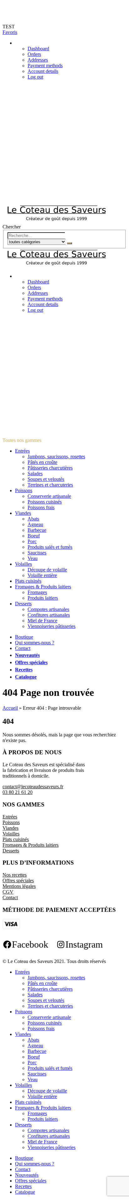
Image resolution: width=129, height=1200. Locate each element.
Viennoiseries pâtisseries (51, 626)
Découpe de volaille (47, 569)
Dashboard (38, 48)
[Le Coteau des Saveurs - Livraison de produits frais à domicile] (57, 221)
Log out (35, 77)
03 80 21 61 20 (18, 792)
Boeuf (34, 535)
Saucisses (37, 552)
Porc (32, 541)
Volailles (23, 564)
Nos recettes (15, 875)
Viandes (23, 513)
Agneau (35, 524)
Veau (33, 558)
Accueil (10, 708)
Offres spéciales (31, 662)
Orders (34, 54)
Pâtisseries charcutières (50, 468)
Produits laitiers (43, 598)
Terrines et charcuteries (50, 484)
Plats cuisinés (28, 581)
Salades (35, 473)
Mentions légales (19, 886)
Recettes (24, 669)
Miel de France (42, 620)
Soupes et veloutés (46, 479)
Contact (22, 648)
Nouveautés (27, 655)
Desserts (23, 603)
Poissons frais (41, 507)
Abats (33, 518)
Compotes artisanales (48, 609)
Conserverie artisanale (49, 496)
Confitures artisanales (49, 615)
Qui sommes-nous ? (34, 642)
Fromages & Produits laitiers (43, 586)
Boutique (24, 637)
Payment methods (45, 65)
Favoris (10, 32)
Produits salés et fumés (50, 547)
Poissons (23, 490)
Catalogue (26, 677)
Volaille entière (42, 575)
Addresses (38, 60)
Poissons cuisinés (45, 501)
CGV (8, 891)
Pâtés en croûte (42, 462)
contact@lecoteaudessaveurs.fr (33, 786)
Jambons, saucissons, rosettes (56, 456)
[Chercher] (69, 243)
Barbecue (37, 530)
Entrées (22, 451)
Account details (43, 71)
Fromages (37, 592)
